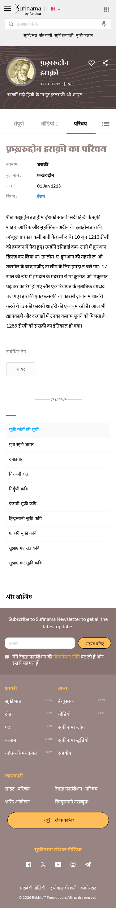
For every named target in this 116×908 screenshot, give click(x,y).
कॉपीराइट (88, 887)
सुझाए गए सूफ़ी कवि (25, 563)
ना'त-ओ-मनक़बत (21, 752)
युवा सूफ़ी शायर (21, 445)
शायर (20, 369)
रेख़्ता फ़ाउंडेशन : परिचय (76, 788)
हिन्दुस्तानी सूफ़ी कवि (25, 519)
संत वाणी (45, 35)
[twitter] (43, 864)
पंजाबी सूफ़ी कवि (23, 504)
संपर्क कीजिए (64, 820)
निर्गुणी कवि (18, 489)
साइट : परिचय (17, 788)
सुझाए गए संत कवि (24, 548)
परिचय (80, 124)
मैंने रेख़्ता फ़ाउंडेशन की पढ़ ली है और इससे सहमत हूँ (58, 660)
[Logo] (28, 10)
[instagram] (73, 864)
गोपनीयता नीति (67, 656)
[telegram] (88, 864)
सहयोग (64, 752)
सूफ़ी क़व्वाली (63, 35)
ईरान (71, 84)
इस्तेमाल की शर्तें (62, 887)
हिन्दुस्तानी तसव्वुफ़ (71, 801)
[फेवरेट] (91, 62)
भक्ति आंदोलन (17, 801)
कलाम (10, 739)
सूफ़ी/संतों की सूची (24, 430)
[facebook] (28, 864)
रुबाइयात (16, 460)
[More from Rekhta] (107, 10)
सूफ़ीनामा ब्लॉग (71, 726)
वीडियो (49, 124)
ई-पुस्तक (66, 701)
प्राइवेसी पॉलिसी (32, 887)
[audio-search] (104, 24)
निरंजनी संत (18, 474)
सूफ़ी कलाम (84, 35)
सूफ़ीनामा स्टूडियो (73, 739)
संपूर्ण (19, 124)
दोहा (9, 714)
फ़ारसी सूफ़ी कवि (23, 534)
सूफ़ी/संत (30, 35)
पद (7, 726)
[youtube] (58, 864)
